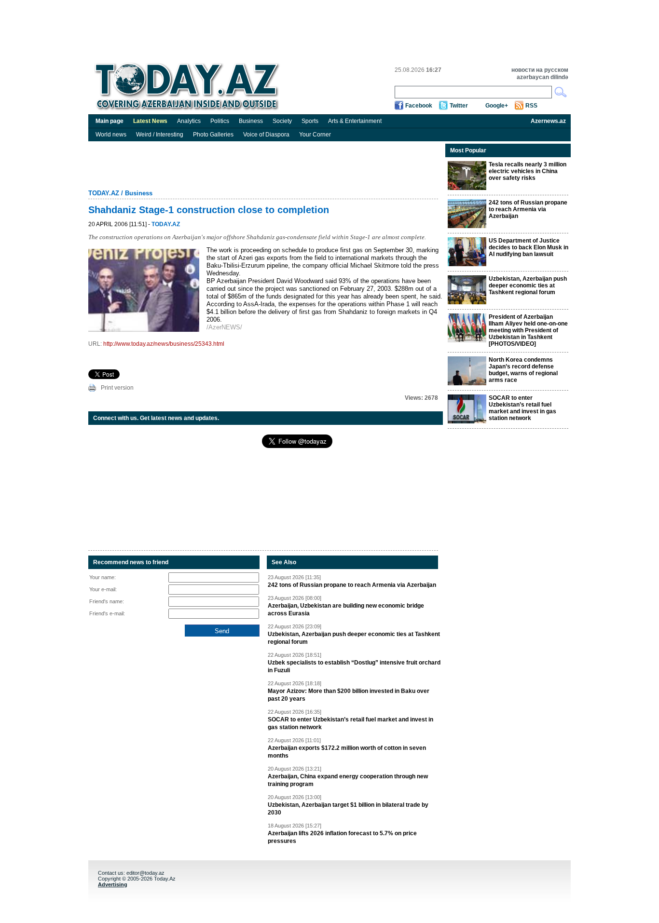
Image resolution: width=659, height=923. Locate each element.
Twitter (459, 105)
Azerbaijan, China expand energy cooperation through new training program (348, 780)
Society (282, 121)
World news (111, 134)
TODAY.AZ (103, 193)
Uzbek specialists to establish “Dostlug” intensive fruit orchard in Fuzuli (354, 666)
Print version (117, 387)
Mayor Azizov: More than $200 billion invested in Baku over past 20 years (348, 695)
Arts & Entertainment (355, 121)
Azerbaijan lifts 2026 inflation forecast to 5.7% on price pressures (342, 837)
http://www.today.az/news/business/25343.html (163, 343)
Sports (310, 121)
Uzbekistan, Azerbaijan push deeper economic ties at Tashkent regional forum (354, 638)
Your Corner (315, 134)
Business (251, 121)
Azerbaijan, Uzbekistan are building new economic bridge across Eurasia (346, 609)
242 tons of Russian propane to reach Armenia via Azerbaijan (352, 585)
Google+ (496, 105)
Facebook (418, 105)
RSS (531, 105)
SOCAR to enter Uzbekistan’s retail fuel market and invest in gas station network (350, 723)
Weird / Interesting (159, 134)
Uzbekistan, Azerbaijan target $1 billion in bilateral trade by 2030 (348, 808)
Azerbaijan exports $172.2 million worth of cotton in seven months (347, 752)
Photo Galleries (213, 134)
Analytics (189, 121)
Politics (219, 121)
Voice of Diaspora (266, 134)
